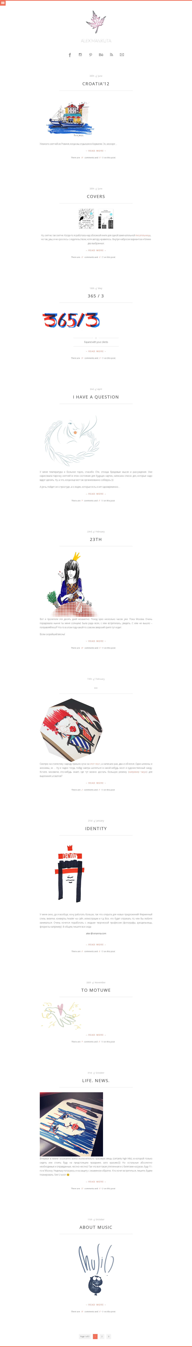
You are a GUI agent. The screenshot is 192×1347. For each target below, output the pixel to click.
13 (82, 1188)
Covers (96, 196)
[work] (86, 218)
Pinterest (91, 55)
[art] (71, 729)
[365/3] (71, 320)
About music (96, 1227)
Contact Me (122, 55)
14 (82, 157)
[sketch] (71, 438)
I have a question (96, 397)
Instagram (80, 55)
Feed (111, 55)
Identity (96, 828)
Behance (101, 55)
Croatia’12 (96, 84)
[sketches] (71, 118)
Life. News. (96, 1080)
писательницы (143, 235)
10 (82, 648)
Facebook (70, 55)
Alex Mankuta (96, 40)
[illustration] (71, 876)
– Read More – (96, 150)
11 (82, 257)
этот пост (95, 763)
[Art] (96, 1267)
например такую (138, 771)
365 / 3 (96, 296)
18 (82, 1311)
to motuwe (96, 990)
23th (96, 539)
